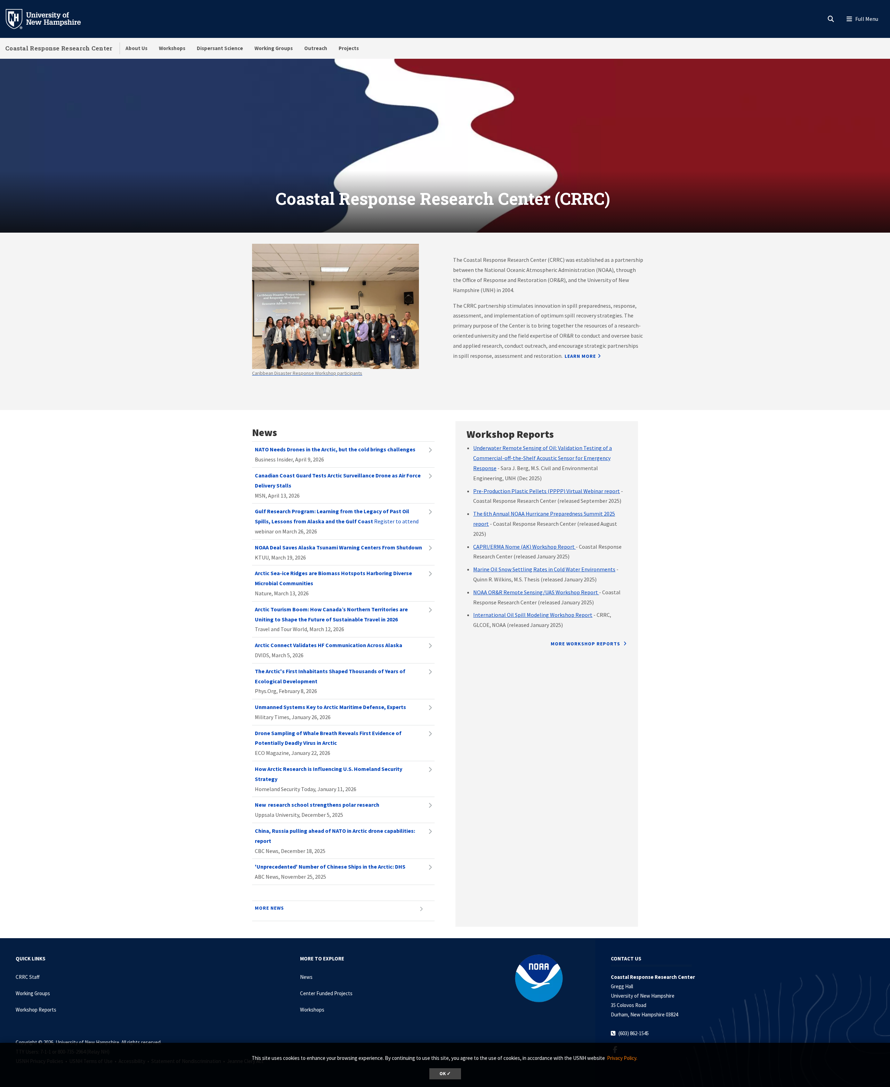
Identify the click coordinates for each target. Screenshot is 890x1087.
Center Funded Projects (326, 993)
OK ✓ (445, 1074)
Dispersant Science (220, 48)
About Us (136, 48)
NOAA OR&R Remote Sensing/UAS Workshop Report (536, 592)
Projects (349, 48)
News (306, 977)
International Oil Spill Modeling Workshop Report (532, 614)
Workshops (172, 48)
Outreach (315, 48)
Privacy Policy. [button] (622, 1058)
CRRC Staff (28, 977)
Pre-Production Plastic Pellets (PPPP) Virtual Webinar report (546, 491)
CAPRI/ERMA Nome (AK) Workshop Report (524, 546)
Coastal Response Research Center (59, 48)
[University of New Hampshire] (48, 18)
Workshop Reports (36, 1009)
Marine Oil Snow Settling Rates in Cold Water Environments (544, 569)
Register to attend (337, 516)
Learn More (580, 356)
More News (269, 908)
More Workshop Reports (586, 644)
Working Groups (273, 48)
